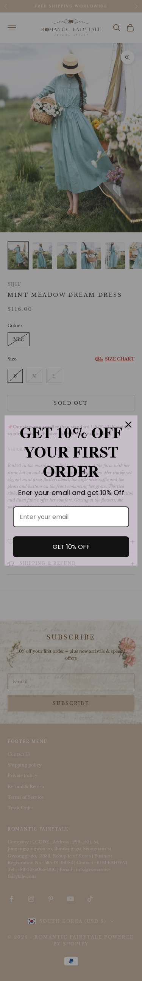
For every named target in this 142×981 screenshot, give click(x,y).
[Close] (128, 424)
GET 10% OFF (71, 546)
